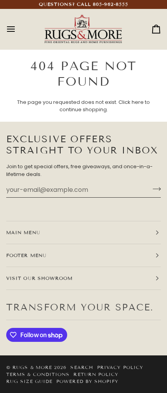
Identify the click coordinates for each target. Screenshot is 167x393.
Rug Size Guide (29, 381)
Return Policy (95, 374)
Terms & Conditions (38, 374)
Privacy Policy (120, 367)
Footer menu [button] (26, 255)
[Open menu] (18, 29)
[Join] (154, 189)
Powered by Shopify (87, 381)
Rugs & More (32, 367)
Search (81, 367)
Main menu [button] (23, 232)
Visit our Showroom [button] (39, 278)
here (138, 102)
